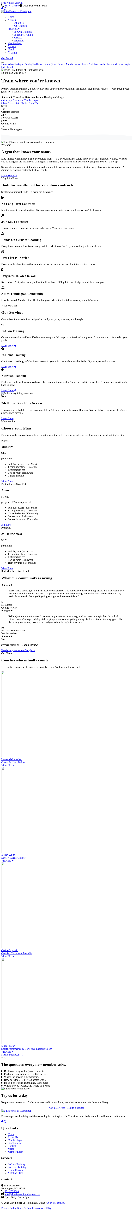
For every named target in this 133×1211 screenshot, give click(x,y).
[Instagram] (5, 8)
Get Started (7, 58)
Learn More (7, 345)
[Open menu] (2, 62)
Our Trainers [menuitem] (20, 25)
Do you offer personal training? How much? (26, 1082)
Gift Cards (21, 103)
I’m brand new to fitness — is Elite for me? (26, 1074)
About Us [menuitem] (19, 22)
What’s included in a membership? (21, 1077)
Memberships (73, 64)
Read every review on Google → (18, 650)
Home (4, 64)
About (11, 64)
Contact (103, 64)
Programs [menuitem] (13, 28)
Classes (84, 64)
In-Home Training (42, 64)
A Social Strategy (56, 1202)
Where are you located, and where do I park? (27, 1085)
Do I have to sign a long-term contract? (24, 1071)
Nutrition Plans (15, 1173)
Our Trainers (58, 64)
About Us (13, 1137)
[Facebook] (2, 8)
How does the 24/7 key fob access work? (25, 1079)
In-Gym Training (24, 64)
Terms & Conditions (27, 1208)
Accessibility (44, 1208)
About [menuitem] (12, 20)
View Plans (7, 481)
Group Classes (15, 1170)
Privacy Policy (8, 1208)
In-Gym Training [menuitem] (23, 31)
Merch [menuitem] (11, 49)
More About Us (9, 175)
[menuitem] (12, 52)
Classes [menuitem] (18, 37)
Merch (110, 64)
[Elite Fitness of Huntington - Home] (16, 11)
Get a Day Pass (9, 100)
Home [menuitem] (11, 17)
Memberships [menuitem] (15, 43)
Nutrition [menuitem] (19, 40)
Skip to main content (11, 2)
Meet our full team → (12, 1054)
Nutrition (93, 64)
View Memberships (28, 100)
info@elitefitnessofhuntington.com (22, 1194)
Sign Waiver (35, 103)
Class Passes (7, 103)
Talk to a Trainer (75, 1107)
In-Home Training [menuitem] (23, 34)
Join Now (6, 524)
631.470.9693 (12, 5)
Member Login (122, 64)
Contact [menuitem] (12, 46)
